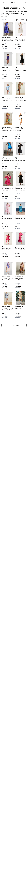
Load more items (14, 325)
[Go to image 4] (21, 35)
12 (5, 44)
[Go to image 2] (20, 65)
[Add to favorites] (12, 23)
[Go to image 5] (22, 35)
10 (18, 44)
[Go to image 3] (20, 35)
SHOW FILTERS (20, 20)
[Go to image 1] (7, 35)
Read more (4, 16)
